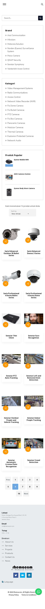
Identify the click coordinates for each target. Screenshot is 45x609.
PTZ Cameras (13, 114)
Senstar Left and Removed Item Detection (33, 378)
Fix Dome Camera (15, 105)
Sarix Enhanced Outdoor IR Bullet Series (11, 253)
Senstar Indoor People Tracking (34, 419)
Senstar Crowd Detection (33, 461)
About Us (9, 542)
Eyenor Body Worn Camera (24, 188)
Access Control (14, 97)
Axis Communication (16, 35)
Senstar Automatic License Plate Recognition (11, 463)
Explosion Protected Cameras (20, 136)
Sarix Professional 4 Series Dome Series (34, 295)
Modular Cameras (15, 127)
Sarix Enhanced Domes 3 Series (33, 252)
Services (8, 545)
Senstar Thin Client (11, 337)
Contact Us (10, 557)
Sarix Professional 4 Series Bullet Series (11, 295)
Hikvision (11, 39)
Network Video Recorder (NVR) (21, 101)
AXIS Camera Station (22, 174)
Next (26, 493)
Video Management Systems (20, 88)
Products (9, 553)
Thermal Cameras (15, 131)
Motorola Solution (15, 44)
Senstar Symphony (15, 64)
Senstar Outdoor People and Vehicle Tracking (11, 420)
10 (19, 493)
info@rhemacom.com (8, 526)
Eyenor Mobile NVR (21, 160)
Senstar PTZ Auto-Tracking (11, 377)
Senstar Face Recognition (33, 337)
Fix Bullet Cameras (15, 110)
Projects (8, 549)
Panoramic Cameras (16, 123)
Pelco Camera (13, 55)
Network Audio (14, 140)
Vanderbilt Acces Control (18, 68)
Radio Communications (17, 92)
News (7, 561)
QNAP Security (14, 60)
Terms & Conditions (28, 595)
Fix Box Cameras (14, 118)
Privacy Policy (14, 595)
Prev (8, 480)
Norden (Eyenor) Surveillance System (20, 50)
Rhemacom (17, 592)
